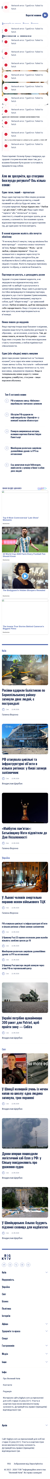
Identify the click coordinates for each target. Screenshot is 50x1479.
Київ (4, 650)
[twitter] (16, 1265)
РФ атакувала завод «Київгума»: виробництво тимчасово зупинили (26, 402)
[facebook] (10, 1265)
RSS (9, 1463)
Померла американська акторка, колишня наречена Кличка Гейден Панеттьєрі (26, 434)
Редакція (7, 1391)
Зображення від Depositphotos (28, 1463)
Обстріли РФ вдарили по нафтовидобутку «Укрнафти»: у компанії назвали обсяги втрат (25, 417)
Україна (6, 858)
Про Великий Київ (11, 1378)
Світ (4, 1049)
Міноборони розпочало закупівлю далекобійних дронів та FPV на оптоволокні (26, 451)
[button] (27, 1272)
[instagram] (22, 1265)
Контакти (7, 1384)
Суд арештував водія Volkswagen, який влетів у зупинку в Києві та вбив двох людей (27, 467)
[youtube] (28, 1265)
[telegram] (4, 1265)
